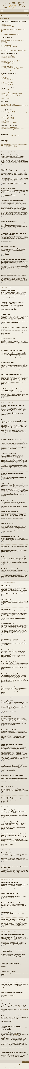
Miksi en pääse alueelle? (6, 62)
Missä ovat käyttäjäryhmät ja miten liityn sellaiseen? (11, 93)
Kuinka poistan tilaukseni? (6, 131)
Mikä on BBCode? (4, 74)
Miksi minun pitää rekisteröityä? (7, 23)
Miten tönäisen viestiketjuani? (7, 70)
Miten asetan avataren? (5, 47)
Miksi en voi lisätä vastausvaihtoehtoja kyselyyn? (11, 60)
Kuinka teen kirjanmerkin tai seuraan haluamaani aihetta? (12, 128)
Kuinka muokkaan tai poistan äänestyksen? (10, 61)
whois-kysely (17, 1034)
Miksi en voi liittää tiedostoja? (7, 63)
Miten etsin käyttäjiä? (5, 121)
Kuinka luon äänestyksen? (6, 58)
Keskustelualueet (2, 11)
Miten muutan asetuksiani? (6, 39)
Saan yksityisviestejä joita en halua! (8, 104)
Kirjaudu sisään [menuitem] (25, 11)
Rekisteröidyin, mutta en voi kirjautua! (8, 26)
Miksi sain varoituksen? (5, 65)
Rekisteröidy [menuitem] (27, 11)
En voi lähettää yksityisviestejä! (7, 103)
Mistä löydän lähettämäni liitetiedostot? (9, 137)
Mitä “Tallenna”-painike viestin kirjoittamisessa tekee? (12, 67)
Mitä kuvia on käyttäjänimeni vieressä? (9, 46)
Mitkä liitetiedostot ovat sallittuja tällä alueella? (10, 135)
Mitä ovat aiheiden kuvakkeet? (7, 84)
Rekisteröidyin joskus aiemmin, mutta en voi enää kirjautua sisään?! (13, 30)
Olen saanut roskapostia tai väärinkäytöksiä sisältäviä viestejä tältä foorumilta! (14, 106)
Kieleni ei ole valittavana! (6, 45)
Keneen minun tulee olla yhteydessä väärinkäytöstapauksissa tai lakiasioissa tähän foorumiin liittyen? (14, 145)
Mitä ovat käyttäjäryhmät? (6, 92)
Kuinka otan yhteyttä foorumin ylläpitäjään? (9, 146)
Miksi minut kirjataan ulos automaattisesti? (9, 33)
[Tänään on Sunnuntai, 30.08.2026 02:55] (27, 16)
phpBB (9, 345)
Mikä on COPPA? (4, 24)
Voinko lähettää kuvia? (5, 78)
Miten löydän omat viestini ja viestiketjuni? (9, 122)
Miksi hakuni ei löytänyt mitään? (7, 118)
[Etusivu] (14, 5)
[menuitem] (22, 1064)
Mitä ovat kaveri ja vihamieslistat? (8, 111)
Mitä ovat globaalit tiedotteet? (7, 79)
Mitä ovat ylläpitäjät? (5, 89)
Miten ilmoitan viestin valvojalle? (7, 66)
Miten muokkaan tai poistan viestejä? (8, 56)
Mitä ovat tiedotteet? (5, 81)
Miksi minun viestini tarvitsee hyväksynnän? (10, 68)
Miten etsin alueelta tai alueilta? (7, 117)
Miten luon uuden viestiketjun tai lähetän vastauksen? (12, 55)
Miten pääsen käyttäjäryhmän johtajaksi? (9, 94)
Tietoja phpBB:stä (24, 1009)
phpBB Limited (21, 1006)
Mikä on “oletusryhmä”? (5, 97)
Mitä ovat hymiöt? (4, 77)
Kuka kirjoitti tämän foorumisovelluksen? (9, 141)
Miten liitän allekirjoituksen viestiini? (8, 57)
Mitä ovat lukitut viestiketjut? (6, 83)
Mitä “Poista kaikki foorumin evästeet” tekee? (10, 34)
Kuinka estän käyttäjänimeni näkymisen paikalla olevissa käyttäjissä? (12, 41)
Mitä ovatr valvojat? (5, 90)
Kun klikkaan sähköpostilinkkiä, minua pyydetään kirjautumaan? (14, 50)
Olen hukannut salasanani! (6, 31)
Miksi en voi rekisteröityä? (6, 25)
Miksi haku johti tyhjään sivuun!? (7, 120)
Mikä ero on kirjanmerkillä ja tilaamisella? (9, 127)
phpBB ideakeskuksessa (6, 1019)
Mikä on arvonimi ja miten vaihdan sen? (9, 49)
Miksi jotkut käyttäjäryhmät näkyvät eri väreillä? (10, 95)
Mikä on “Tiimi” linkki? (5, 98)
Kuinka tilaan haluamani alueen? (7, 129)
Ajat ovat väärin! (4, 42)
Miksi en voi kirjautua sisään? (7, 28)
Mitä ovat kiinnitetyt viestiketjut (7, 82)
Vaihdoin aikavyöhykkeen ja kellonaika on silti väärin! (11, 44)
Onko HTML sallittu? (5, 76)
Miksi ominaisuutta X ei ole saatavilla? (8, 143)
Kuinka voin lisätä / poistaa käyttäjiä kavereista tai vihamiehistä (14, 112)
